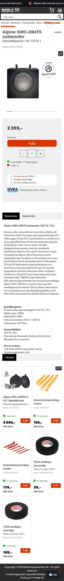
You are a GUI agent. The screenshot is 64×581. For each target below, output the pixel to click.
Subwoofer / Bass (32, 22)
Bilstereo (16, 22)
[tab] (11, 216)
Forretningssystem (16, 574)
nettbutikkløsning (39, 574)
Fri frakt (17, 176)
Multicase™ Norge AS (32, 577)
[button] (53, 574)
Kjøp (32, 143)
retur (34, 182)
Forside (5, 22)
